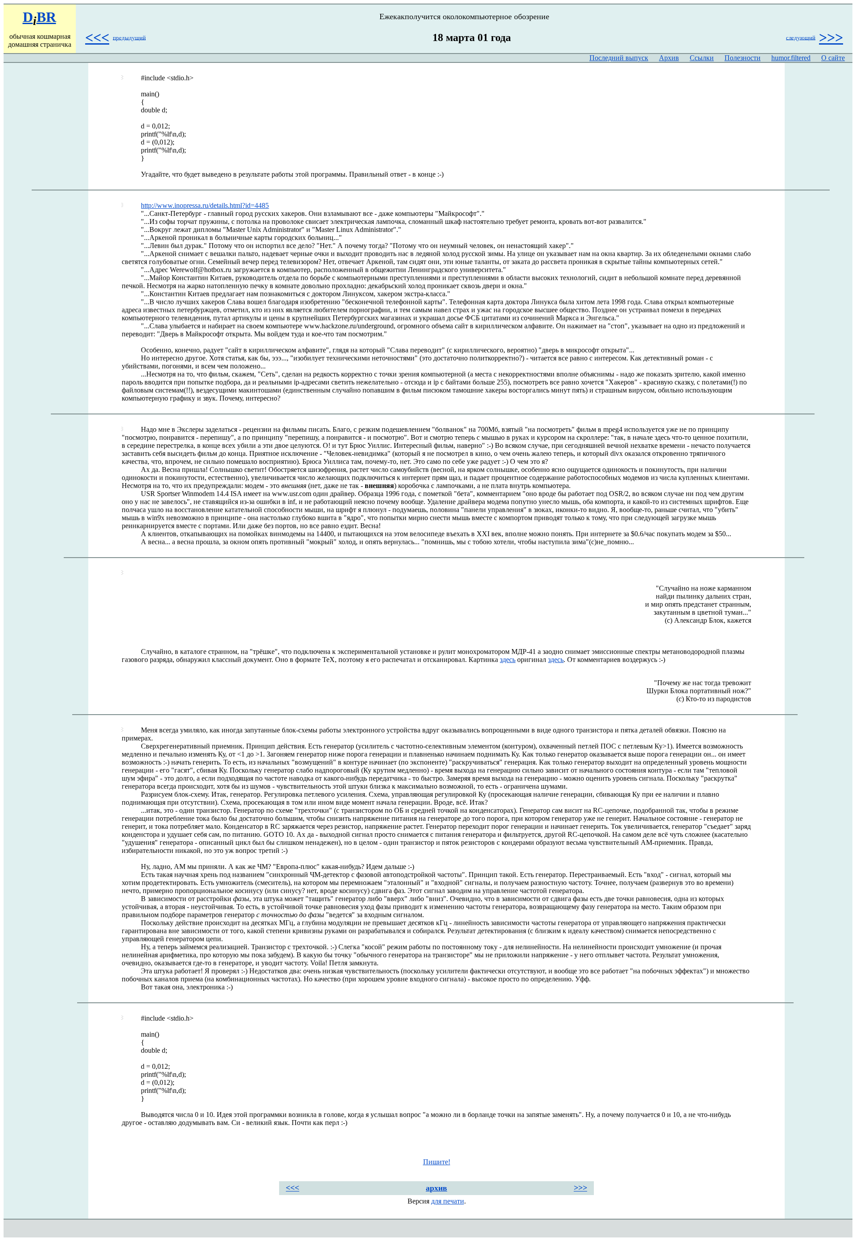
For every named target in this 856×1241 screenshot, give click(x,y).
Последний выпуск (618, 58)
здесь (507, 659)
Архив (669, 58)
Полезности (742, 58)
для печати (447, 1201)
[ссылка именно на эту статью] (122, 78)
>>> (831, 37)
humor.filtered (791, 58)
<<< (97, 37)
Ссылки (702, 58)
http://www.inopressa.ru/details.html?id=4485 (205, 205)
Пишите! (436, 1162)
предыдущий (129, 37)
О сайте (833, 58)
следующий (800, 37)
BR (46, 17)
